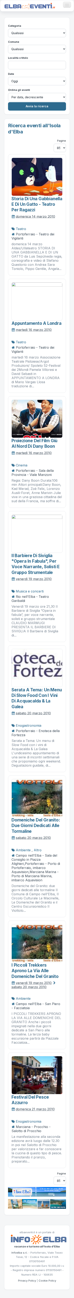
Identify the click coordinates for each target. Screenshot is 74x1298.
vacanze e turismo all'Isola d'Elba (37, 1246)
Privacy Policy (27, 1280)
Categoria (14, 25)
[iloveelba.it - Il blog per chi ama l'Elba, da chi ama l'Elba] (37, 1191)
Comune (13, 41)
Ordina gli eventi (19, 89)
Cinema (21, 465)
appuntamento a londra (36, 323)
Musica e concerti (30, 591)
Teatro (21, 229)
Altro (38, 850)
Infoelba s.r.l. (20, 1252)
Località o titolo (18, 57)
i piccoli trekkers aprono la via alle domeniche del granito (35, 971)
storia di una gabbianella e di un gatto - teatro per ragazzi (37, 204)
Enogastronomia (28, 725)
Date (11, 73)
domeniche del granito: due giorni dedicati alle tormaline (36, 825)
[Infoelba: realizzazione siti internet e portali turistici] (38, 1239)
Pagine (61, 140)
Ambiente (23, 850)
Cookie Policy (47, 1280)
